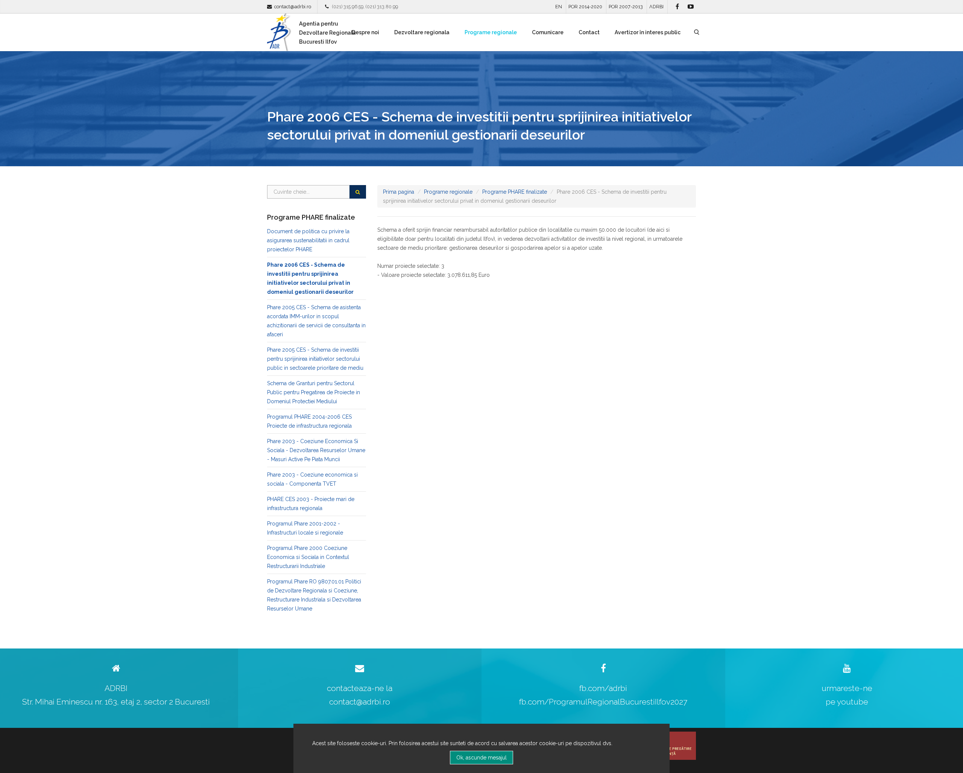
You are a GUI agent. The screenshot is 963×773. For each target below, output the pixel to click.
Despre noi (365, 32)
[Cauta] (357, 192)
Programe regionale (491, 32)
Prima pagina (398, 192)
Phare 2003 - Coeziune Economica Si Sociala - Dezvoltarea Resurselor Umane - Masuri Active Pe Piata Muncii (316, 450)
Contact (589, 32)
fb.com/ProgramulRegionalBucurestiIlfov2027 (603, 701)
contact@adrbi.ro (292, 6)
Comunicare (548, 32)
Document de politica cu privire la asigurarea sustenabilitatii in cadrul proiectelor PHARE (308, 240)
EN (558, 6)
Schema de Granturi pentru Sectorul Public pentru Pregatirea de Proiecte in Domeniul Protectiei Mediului (313, 392)
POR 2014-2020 (585, 6)
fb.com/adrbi (603, 688)
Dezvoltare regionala (422, 32)
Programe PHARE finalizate (514, 192)
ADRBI (656, 6)
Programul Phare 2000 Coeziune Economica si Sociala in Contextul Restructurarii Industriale (308, 557)
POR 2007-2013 (626, 6)
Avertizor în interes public (647, 32)
